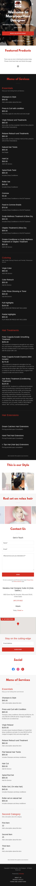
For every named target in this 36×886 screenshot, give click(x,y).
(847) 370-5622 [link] (18, 41)
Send (18, 574)
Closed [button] (19, 610)
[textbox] (18, 543)
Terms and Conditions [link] (18, 881)
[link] (18, 4)
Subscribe (18, 649)
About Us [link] (18, 877)
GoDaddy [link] (21, 873)
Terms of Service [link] (17, 581)
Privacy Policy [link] (30, 580)
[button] (3, 4)
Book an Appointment (18, 33)
